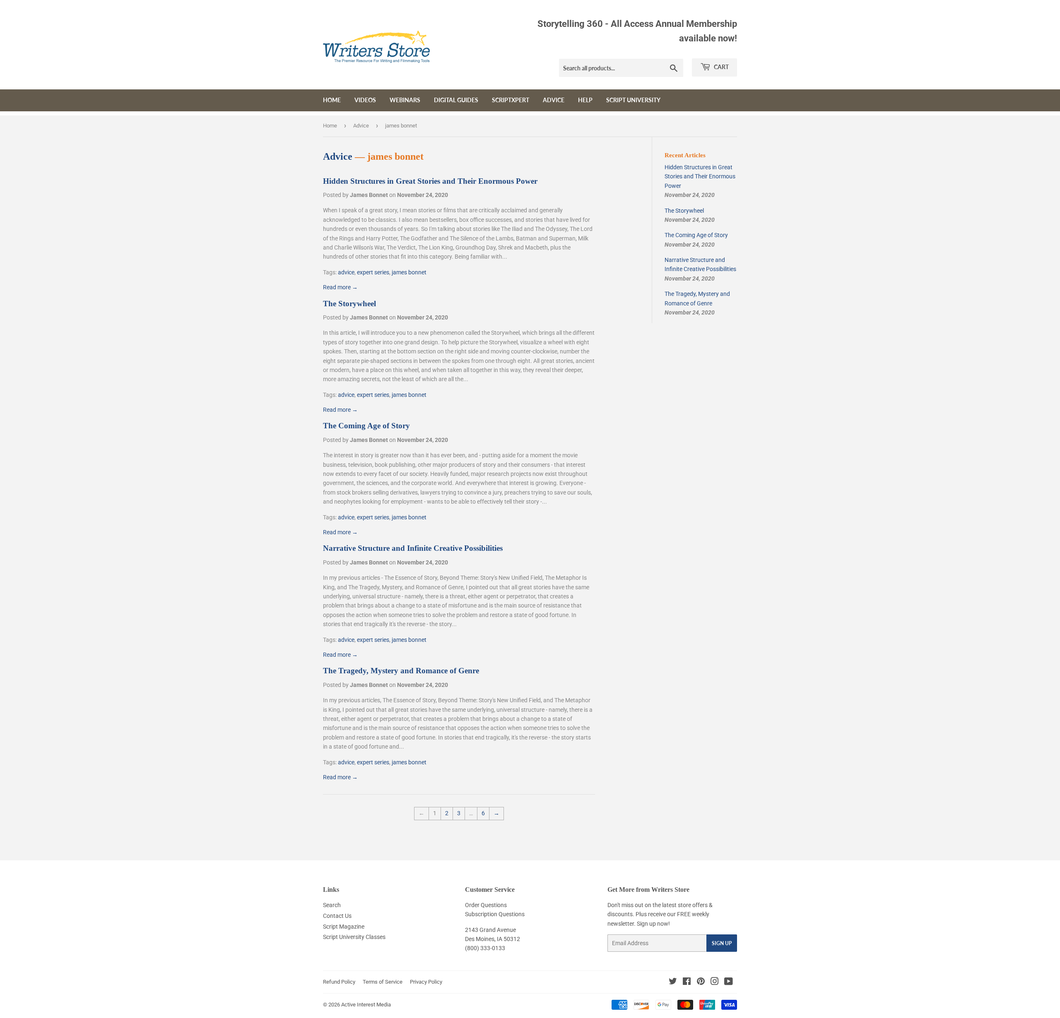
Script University (633, 99)
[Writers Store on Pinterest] (700, 982)
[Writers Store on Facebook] (686, 982)
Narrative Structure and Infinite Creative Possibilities (413, 548)
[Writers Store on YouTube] (728, 982)
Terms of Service (382, 982)
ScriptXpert (510, 99)
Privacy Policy (426, 982)
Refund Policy (339, 982)
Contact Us (337, 915)
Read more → (340, 287)
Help (585, 99)
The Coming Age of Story (366, 425)
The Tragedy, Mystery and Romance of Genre (401, 670)
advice (346, 272)
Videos (365, 99)
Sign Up (722, 943)
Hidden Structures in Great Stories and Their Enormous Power (430, 181)
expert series (373, 272)
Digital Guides (456, 99)
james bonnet (409, 272)
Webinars (405, 99)
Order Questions (486, 905)
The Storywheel (349, 303)
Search (332, 905)
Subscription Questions (495, 914)
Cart (721, 66)
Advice (553, 99)
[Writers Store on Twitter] (673, 982)
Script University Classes (354, 937)
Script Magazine (343, 926)
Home (332, 99)
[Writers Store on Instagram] (715, 982)
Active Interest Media (366, 1004)
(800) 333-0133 (485, 948)
